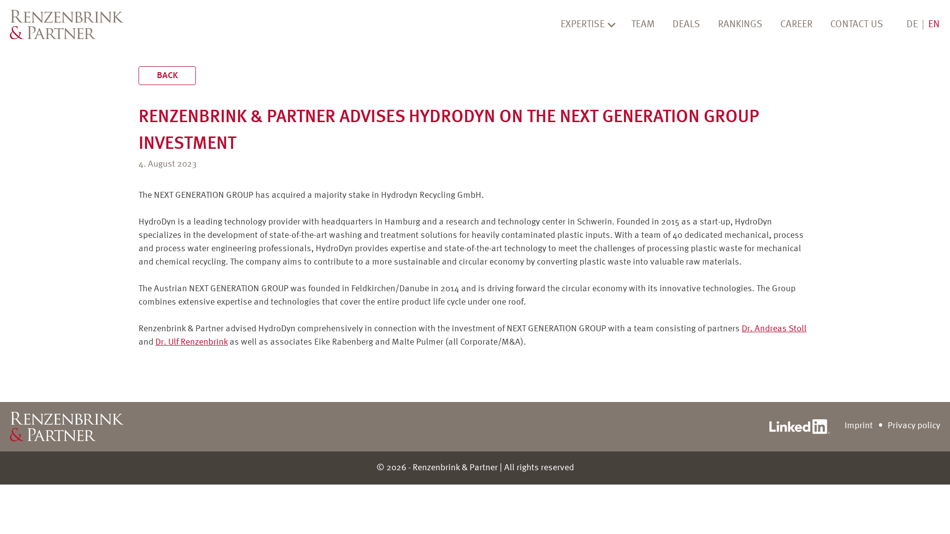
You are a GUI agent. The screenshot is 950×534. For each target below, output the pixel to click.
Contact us (856, 25)
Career (796, 25)
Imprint (859, 425)
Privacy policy (914, 425)
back (167, 75)
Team (643, 25)
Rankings (740, 25)
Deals (686, 25)
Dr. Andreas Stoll (774, 328)
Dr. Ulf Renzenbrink (191, 342)
